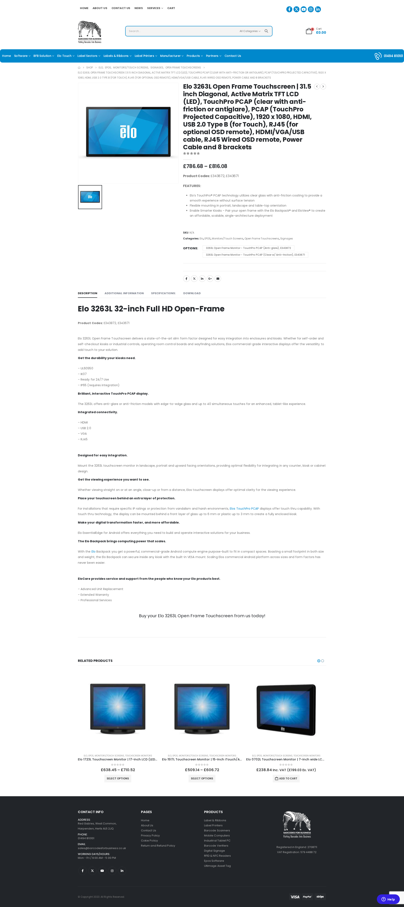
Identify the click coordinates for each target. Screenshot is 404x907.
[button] (319, 660)
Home (84, 8)
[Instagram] (311, 9)
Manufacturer (170, 56)
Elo (201, 238)
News (138, 8)
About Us (100, 8)
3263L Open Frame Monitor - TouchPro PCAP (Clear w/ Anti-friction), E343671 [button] (255, 254)
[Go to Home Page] (79, 67)
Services (153, 8)
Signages (286, 238)
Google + (210, 278)
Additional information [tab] (124, 293)
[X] (296, 9)
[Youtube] (304, 9)
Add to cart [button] (288, 778)
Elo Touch (64, 56)
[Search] (266, 31)
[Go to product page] (118, 711)
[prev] (317, 86)
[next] (323, 86)
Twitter (194, 278)
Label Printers (144, 56)
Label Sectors (87, 56)
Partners (212, 56)
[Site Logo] (89, 32)
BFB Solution (42, 56)
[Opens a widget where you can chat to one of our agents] (388, 899)
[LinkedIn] (318, 9)
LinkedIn (202, 278)
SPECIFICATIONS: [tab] (163, 293)
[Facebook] (289, 9)
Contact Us (121, 8)
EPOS (208, 238)
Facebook (186, 278)
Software (21, 56)
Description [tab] (87, 293)
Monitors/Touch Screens (227, 238)
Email (217, 278)
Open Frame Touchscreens (262, 238)
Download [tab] (192, 293)
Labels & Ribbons (116, 56)
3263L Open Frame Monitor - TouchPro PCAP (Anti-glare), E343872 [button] (248, 248)
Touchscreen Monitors (138, 755)
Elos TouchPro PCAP (244, 508)
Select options (118, 778)
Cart (171, 8)
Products (193, 56)
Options (190, 248)
